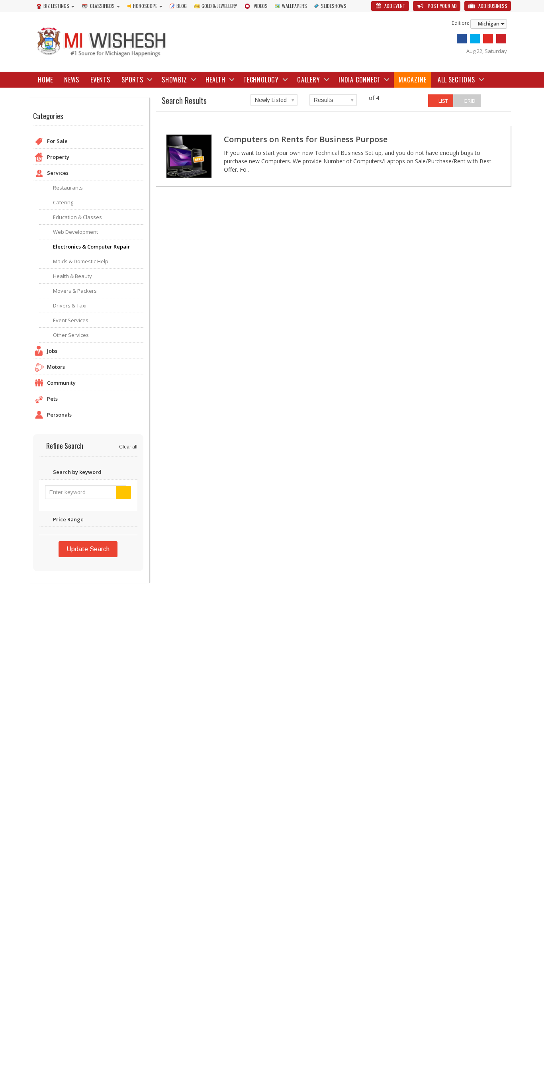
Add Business (492, 5)
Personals (59, 414)
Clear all (128, 447)
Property (58, 157)
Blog (181, 5)
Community (61, 382)
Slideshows (333, 5)
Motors (56, 366)
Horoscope (145, 5)
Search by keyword (77, 472)
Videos (261, 5)
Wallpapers (294, 5)
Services (57, 172)
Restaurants (68, 187)
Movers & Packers (75, 290)
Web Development (75, 231)
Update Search (88, 549)
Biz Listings (56, 5)
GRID (469, 100)
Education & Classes (77, 217)
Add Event (394, 5)
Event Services (70, 320)
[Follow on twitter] (475, 38)
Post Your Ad (442, 5)
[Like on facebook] (462, 38)
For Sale (57, 141)
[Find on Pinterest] (501, 38)
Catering (63, 202)
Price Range (68, 519)
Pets (52, 398)
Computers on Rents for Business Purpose (305, 139)
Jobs (52, 350)
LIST (442, 100)
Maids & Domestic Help (80, 261)
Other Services (71, 335)
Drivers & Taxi (69, 305)
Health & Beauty (72, 276)
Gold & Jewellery (219, 5)
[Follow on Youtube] (488, 38)
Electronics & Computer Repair (91, 246)
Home (45, 79)
